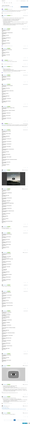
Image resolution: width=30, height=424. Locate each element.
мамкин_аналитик (5, 15)
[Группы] (11, 3)
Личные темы (4, 6)
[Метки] (4, 3)
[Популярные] (8, 3)
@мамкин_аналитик (4, 10)
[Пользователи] (10, 3)
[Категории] (3, 3)
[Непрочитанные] (6, 3)
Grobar (4, 9)
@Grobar (12, 15)
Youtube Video (4, 171)
